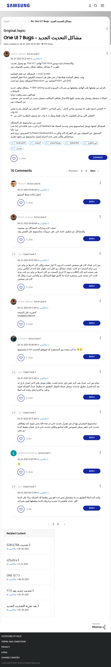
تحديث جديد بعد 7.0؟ (19, 590)
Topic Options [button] (102, 29)
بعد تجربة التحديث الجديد (22, 606)
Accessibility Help (11, 636)
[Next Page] (63, 524)
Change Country (10, 657)
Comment (98, 157)
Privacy (5, 647)
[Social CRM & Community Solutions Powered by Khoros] (98, 626)
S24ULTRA (74, 143)
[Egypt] (18, 5)
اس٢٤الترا (92, 143)
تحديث (19, 148)
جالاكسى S (37, 59)
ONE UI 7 (12, 575)
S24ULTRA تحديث (17, 545)
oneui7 (38, 143)
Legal (4, 652)
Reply (92, 201)
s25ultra (12, 560)
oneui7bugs (55, 143)
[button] (102, 53)
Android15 (21, 143)
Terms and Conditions (13, 641)
